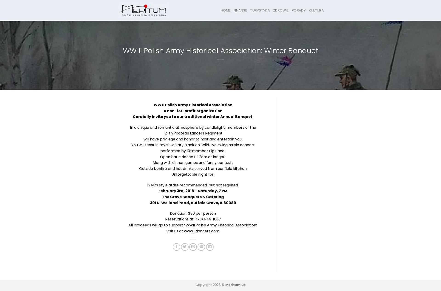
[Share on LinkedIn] (210, 247)
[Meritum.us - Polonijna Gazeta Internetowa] (143, 10)
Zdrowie (280, 10)
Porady (299, 10)
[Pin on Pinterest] (201, 247)
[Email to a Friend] (193, 247)
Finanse (240, 10)
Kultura (316, 10)
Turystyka (260, 10)
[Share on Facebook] (176, 247)
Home (225, 10)
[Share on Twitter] (185, 247)
